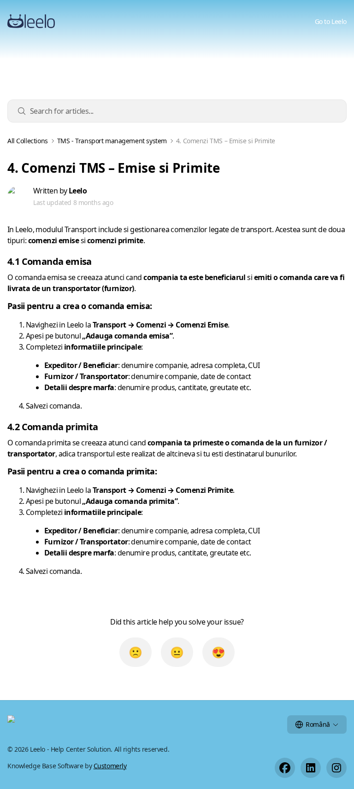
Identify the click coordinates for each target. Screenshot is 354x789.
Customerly (110, 765)
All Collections (27, 141)
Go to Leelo (331, 21)
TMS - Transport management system (112, 141)
